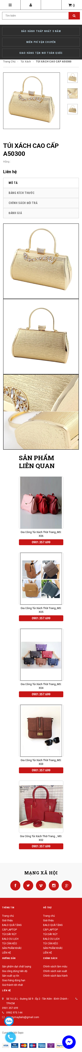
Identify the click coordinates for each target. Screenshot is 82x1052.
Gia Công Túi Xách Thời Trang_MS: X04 (41, 686)
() (74, 5)
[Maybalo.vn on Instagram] (53, 885)
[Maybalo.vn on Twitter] (27, 885)
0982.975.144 (14, 1012)
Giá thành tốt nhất (12, 985)
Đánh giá (15, 213)
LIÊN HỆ (6, 952)
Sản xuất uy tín (10, 975)
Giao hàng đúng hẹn (13, 980)
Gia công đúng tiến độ (14, 971)
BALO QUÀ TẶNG (12, 925)
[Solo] (50, 1045)
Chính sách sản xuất (55, 971)
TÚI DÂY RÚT (9, 934)
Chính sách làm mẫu (55, 966)
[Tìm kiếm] (74, 15)
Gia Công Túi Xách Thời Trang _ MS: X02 (41, 838)
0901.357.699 (10, 1008)
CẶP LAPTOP (9, 929)
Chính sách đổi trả (23, 203)
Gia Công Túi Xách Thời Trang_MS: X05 (41, 610)
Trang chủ (8, 915)
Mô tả (13, 183)
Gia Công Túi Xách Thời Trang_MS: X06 (41, 534)
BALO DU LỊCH (10, 938)
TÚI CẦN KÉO (9, 943)
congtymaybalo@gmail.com (22, 1017)
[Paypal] (59, 1045)
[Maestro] (32, 1045)
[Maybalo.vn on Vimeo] (40, 885)
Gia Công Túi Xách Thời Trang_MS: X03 (41, 762)
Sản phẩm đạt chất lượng (16, 966)
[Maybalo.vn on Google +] (66, 885)
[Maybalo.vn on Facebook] (15, 885)
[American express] (41, 1045)
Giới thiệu (7, 920)
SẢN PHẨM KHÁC (12, 948)
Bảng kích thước (21, 193)
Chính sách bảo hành (55, 975)
